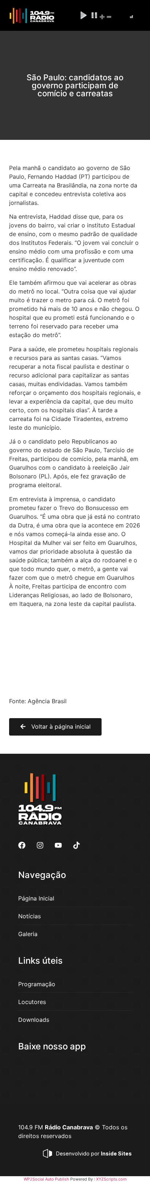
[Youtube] (58, 845)
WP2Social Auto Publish (46, 1179)
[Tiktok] (76, 845)
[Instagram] (40, 845)
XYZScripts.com (111, 1179)
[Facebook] (22, 845)
